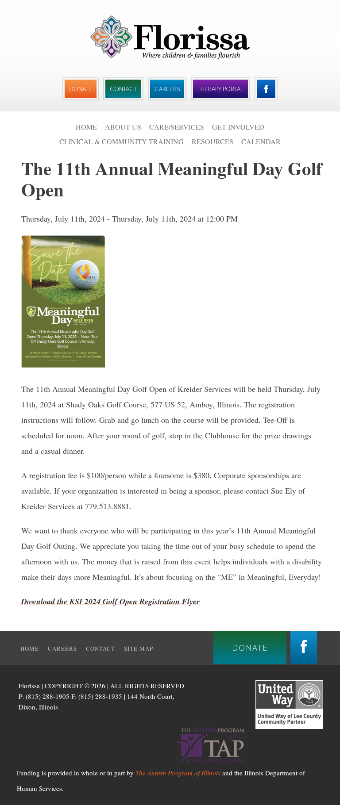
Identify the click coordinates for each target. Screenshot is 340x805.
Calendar (261, 141)
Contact (123, 88)
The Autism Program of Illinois (177, 772)
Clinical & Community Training (121, 141)
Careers (167, 88)
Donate (80, 88)
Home (86, 126)
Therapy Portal (220, 88)
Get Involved (238, 126)
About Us (123, 126)
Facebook (266, 89)
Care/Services (176, 126)
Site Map (138, 648)
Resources (212, 141)
